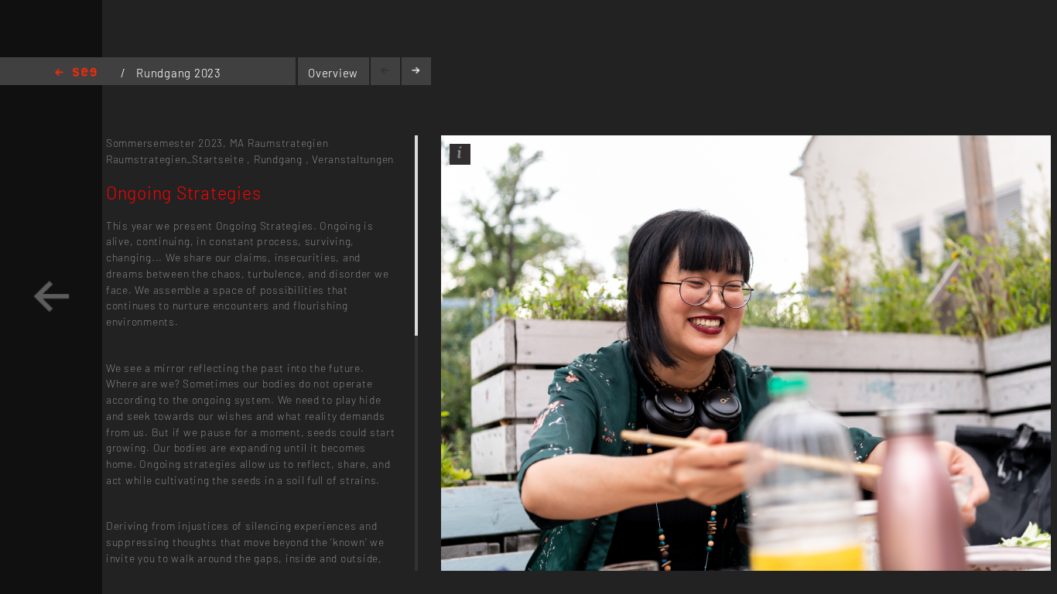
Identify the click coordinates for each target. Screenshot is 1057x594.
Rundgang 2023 (178, 73)
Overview (333, 73)
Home (76, 73)
